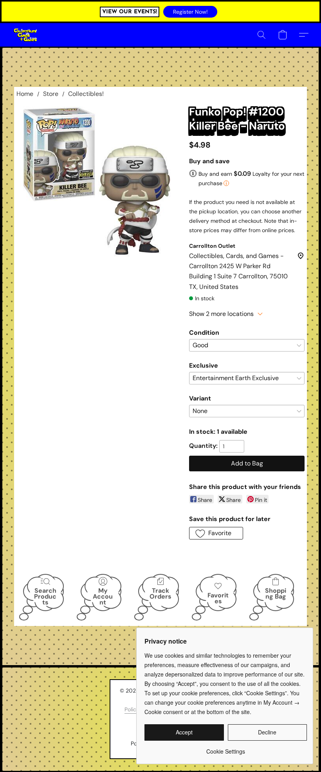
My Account (103, 596)
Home (24, 94)
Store (50, 94)
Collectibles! (86, 94)
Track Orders (160, 593)
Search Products (45, 596)
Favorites (218, 598)
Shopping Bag (275, 593)
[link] (225, 748)
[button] (190, 12)
